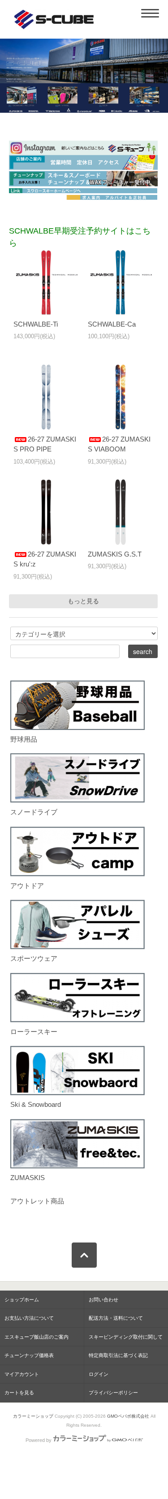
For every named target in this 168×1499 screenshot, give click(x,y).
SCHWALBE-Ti (35, 324)
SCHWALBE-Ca (112, 324)
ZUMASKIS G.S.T (115, 554)
